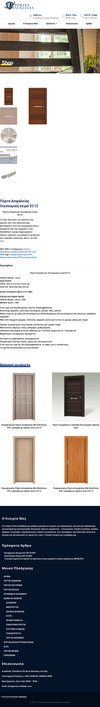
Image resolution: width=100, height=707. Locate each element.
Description (6, 265)
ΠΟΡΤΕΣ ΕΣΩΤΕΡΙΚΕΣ (13, 585)
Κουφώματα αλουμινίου (15, 553)
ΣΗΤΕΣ (9, 616)
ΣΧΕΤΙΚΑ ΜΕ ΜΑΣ (11, 651)
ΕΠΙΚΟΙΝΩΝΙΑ (9, 655)
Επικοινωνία (71, 23)
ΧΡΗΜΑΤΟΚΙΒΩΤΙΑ (14, 620)
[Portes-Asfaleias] (19, 5)
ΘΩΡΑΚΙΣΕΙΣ (11, 603)
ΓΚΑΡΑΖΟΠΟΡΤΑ (13, 633)
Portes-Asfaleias (19, 697)
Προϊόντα (50, 23)
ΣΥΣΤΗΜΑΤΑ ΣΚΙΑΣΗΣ (15, 629)
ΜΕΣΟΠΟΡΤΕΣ (12, 607)
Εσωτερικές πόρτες (13, 556)
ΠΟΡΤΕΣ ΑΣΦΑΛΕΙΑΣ (12, 581)
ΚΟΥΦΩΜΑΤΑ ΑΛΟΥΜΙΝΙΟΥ (15, 594)
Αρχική (11, 23)
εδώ (2, 241)
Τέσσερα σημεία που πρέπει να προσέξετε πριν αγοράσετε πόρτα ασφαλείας (38, 559)
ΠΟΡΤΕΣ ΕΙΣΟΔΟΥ (11, 590)
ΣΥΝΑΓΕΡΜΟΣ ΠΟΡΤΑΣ (16, 625)
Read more (24, 404)
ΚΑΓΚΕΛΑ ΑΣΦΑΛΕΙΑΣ (15, 612)
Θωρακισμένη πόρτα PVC (21, 255)
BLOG (6, 647)
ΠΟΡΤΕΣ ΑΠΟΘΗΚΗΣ (15, 638)
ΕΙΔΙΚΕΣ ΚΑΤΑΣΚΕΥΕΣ (13, 598)
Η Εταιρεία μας (30, 23)
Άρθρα (88, 23)
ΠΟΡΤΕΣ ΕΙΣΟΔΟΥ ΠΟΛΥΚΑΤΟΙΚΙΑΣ (18, 642)
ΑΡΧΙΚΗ (7, 576)
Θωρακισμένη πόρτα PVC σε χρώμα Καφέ (18, 257)
